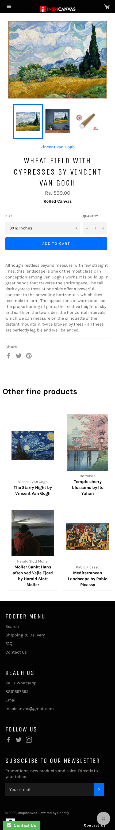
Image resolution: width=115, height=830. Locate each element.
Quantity (90, 216)
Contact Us (16, 652)
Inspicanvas (27, 813)
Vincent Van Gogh (57, 146)
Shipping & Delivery (25, 634)
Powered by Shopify (54, 813)
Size (9, 216)
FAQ (8, 643)
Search (12, 626)
